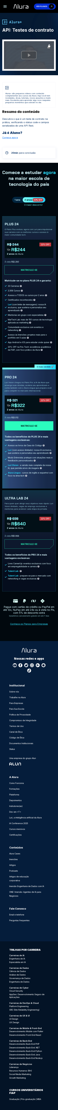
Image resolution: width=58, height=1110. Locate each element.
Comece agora (10, 137)
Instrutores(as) (16, 806)
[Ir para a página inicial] (21, 6)
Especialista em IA (17, 962)
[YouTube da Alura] (14, 665)
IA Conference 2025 (18, 823)
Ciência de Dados (17, 971)
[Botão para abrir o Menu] (5, 6)
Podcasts (13, 871)
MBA (39, 1099)
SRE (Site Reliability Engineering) (24, 1010)
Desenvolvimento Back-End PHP (24, 1044)
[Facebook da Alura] (20, 665)
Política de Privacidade (20, 714)
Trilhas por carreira (25, 949)
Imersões (13, 859)
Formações (14, 789)
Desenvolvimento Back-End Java (24, 1054)
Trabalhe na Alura (17, 697)
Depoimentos (15, 800)
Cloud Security (16, 991)
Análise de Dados (17, 975)
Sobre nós (14, 691)
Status (12, 749)
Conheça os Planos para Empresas (29, 624)
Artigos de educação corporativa (19, 878)
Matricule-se (29, 270)
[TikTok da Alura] (29, 671)
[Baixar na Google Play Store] (37, 665)
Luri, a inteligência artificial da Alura (25, 817)
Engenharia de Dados (19, 982)
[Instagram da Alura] (32, 665)
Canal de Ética (16, 732)
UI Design (13, 1019)
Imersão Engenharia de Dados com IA (26, 886)
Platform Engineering (19, 1006)
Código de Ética (16, 737)
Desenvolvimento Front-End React (25, 1035)
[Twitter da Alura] (26, 665)
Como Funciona (16, 783)
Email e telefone (16, 914)
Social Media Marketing (20, 1074)
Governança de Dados (19, 978)
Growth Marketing (17, 1078)
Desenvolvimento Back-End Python (25, 1051)
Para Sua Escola (16, 709)
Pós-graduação (28, 1099)
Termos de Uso (16, 726)
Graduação (14, 1099)
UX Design (14, 1022)
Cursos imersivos (17, 829)
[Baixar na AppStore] (43, 665)
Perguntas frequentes (19, 920)
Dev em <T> (15, 812)
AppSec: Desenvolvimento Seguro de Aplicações (26, 995)
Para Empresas (16, 703)
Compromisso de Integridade (22, 720)
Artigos (12, 865)
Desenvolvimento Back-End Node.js (26, 1058)
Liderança (13, 1067)
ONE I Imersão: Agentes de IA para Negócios (25, 894)
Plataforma (14, 794)
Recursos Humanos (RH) (20, 1071)
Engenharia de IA (17, 958)
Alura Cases (14, 853)
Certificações (15, 835)
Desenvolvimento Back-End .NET (24, 1047)
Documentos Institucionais (21, 743)
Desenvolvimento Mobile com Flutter (26, 1031)
